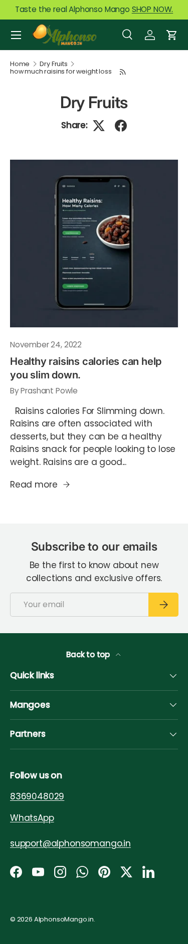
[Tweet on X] (99, 126)
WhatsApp (32, 818)
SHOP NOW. (152, 9)
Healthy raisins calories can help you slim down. (85, 367)
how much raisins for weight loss (61, 72)
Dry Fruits (53, 64)
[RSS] (123, 72)
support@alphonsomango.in (70, 843)
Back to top (89, 654)
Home (20, 64)
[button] (172, 35)
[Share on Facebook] (121, 126)
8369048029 (37, 796)
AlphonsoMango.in (64, 919)
